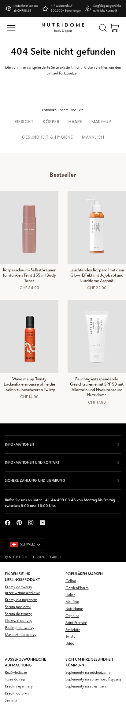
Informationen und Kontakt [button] (32, 462)
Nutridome (74, 609)
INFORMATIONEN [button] (19, 444)
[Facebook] (7, 522)
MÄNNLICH (93, 137)
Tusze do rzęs (15, 679)
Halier (70, 595)
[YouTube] (42, 522)
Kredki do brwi (17, 693)
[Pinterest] (19, 522)
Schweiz (27, 544)
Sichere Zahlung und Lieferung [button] (35, 480)
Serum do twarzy (18, 614)
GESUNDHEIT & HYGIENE (47, 137)
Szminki (11, 700)
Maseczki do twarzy (20, 635)
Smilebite (72, 630)
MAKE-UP (101, 121)
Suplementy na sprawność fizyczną (93, 679)
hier (104, 68)
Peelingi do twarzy (19, 628)
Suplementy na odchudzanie (87, 673)
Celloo (70, 581)
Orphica (72, 616)
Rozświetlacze (16, 673)
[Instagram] (31, 522)
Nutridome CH (22, 557)
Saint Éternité (76, 623)
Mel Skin (72, 602)
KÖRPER (51, 121)
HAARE (75, 121)
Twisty (70, 637)
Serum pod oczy (18, 607)
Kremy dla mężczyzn (21, 600)
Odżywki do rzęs (18, 621)
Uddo (69, 644)
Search (55, 557)
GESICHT (24, 121)
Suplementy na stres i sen (85, 686)
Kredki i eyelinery (19, 686)
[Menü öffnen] (11, 27)
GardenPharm (77, 588)
